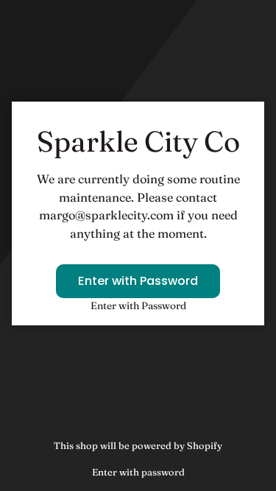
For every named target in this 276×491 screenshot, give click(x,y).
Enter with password (138, 472)
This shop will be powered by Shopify (138, 445)
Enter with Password (138, 280)
